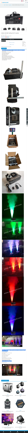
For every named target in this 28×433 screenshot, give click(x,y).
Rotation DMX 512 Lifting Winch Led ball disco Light (20, 395)
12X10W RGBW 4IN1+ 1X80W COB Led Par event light (20, 427)
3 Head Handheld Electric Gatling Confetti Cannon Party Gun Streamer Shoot (8, 427)
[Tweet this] (4, 37)
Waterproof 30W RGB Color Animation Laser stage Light (7, 395)
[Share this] (2, 37)
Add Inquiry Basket (12, 42)
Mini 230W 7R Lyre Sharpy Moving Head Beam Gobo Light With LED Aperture (7, 411)
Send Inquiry (12, 39)
